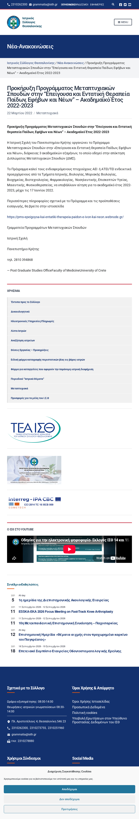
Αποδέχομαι (69, 789)
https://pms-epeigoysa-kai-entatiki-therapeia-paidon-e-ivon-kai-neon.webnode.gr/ (65, 217)
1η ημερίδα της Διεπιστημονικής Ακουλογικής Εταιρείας (64, 600)
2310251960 (56, 728)
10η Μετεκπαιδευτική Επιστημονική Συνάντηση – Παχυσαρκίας (68, 623)
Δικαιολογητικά (20, 311)
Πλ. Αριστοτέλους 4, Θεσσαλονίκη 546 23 (39, 721)
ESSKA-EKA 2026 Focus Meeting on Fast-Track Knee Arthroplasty (66, 611)
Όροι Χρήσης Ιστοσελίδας (91, 701)
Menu (124, 22)
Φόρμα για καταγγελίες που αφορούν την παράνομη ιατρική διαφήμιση (52, 369)
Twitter (125, 4)
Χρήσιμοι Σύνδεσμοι (75, 4)
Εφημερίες (97, 4)
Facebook (120, 4)
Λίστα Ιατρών (18, 330)
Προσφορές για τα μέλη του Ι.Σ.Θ (30, 398)
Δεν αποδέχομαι (69, 799)
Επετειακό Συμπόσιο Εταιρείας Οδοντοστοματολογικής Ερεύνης (70, 651)
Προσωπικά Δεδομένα (88, 707)
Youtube (129, 4)
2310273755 (38, 728)
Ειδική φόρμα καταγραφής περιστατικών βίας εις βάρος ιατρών (48, 359)
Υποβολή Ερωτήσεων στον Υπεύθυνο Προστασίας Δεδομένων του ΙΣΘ (99, 720)
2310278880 (26, 741)
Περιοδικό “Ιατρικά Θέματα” (27, 378)
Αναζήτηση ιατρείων (23, 340)
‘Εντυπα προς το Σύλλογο (25, 302)
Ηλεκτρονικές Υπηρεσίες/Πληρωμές (32, 321)
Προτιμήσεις (69, 809)
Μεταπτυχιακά (47, 113)
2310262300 (19, 4)
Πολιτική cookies (84, 713)
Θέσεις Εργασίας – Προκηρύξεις (30, 350)
